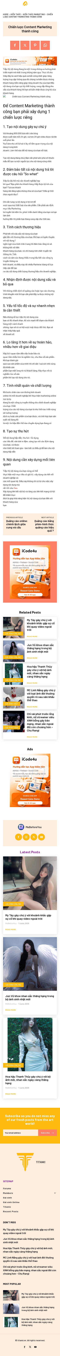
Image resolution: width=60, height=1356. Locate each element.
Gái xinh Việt (11, 703)
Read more (32, 636)
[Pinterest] (35, 45)
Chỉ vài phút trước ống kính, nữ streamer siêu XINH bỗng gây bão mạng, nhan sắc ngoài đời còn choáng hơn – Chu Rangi (40, 722)
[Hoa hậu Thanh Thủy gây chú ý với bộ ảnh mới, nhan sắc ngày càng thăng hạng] (14, 674)
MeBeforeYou (34, 827)
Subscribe (45, 1133)
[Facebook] (14, 45)
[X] (25, 45)
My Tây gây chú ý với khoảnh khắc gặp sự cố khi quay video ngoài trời (41, 625)
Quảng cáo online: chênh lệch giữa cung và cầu (17, 524)
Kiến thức (16, 14)
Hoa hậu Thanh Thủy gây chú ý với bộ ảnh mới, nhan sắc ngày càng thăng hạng (39, 671)
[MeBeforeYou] (22, 827)
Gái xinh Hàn (11, 727)
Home (5, 14)
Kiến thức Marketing (34, 14)
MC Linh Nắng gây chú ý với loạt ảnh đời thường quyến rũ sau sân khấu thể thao (41, 695)
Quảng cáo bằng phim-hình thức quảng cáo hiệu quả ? (44, 525)
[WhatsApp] (45, 45)
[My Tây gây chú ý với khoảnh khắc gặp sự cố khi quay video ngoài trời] (14, 627)
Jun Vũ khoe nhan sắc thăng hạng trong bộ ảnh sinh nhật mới (40, 648)
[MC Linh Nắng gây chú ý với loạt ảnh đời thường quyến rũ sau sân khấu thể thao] (14, 697)
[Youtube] (41, 837)
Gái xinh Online (13, 633)
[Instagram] (26, 837)
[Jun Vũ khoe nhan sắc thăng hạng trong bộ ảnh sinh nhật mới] (14, 651)
